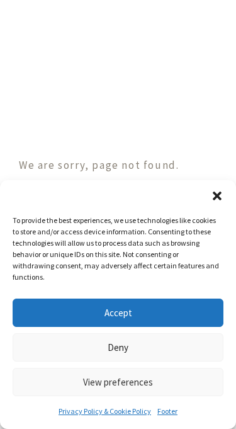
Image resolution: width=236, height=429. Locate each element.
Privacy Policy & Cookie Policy (105, 411)
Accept (118, 313)
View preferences (118, 382)
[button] (217, 196)
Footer (167, 411)
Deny (118, 347)
